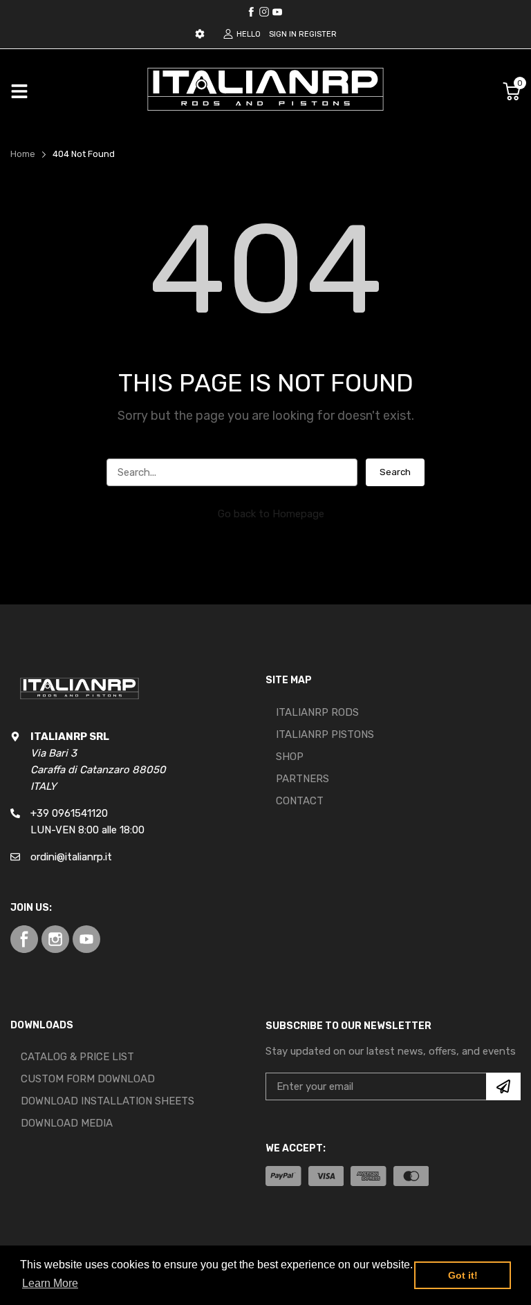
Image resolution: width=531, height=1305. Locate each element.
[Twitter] (264, 12)
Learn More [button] (50, 1283)
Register (318, 34)
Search (395, 472)
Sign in (283, 34)
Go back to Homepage (271, 514)
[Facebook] (251, 12)
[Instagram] (277, 12)
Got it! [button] (463, 1275)
